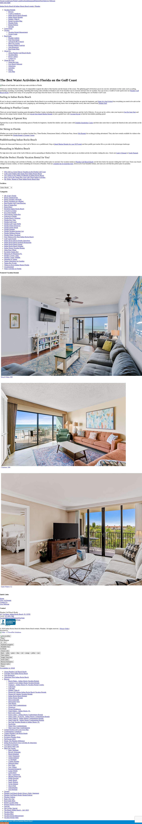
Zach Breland (12, 789)
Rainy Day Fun (9, 799)
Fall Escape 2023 (9, 739)
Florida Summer (9, 229)
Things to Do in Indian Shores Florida (16, 265)
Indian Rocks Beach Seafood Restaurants (17, 242)
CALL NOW (4, 823)
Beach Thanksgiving (11, 197)
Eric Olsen (11, 765)
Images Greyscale (6, 657)
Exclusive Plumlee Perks (12, 737)
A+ (5, 642)
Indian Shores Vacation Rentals (14, 248)
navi (38, 653)
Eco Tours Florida (10, 212)
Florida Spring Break (11, 227)
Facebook (24, 1)
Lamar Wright (12, 771)
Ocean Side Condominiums (17, 705)
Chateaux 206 (5, 467)
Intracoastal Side (13, 700)
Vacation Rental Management (13, 816)
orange (27, 653)
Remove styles (5, 664)
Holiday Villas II (13, 690)
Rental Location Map (11, 803)
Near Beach (12, 703)
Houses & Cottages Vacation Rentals (20, 694)
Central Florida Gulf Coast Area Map (16, 730)
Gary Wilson (12, 767)
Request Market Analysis (12, 804)
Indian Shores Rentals (15, 698)
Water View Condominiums (17, 726)
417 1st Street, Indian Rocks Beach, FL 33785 (15, 614)
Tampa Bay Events (10, 263)
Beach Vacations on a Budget (13, 201)
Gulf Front (11, 686)
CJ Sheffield (12, 759)
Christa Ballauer (13, 758)
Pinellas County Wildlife (12, 257)
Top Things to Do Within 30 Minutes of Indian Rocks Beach (24, 175)
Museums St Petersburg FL (13, 254)
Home (2, 598)
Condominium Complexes (12, 731)
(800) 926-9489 (5, 3)
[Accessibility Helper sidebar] (5, 636)
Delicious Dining (9, 735)
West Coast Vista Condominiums (19, 728)
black (2, 653)
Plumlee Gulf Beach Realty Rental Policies (18, 795)
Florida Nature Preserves (12, 226)
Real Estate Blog (9, 801)
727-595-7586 (9, 616)
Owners (6, 791)
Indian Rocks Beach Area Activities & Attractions (20, 743)
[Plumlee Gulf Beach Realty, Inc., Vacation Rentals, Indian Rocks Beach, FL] (8, 622)
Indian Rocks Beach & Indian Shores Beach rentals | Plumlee (20, 6)
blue (18, 653)
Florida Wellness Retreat (12, 233)
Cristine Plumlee (13, 761)
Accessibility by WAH (7, 668)
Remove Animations (7, 662)
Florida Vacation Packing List (14, 231)
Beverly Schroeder (14, 752)
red (22, 653)
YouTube (43, 1)
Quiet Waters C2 (6, 587)
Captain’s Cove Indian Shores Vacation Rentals (23, 683)
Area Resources (9, 675)
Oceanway (11, 707)
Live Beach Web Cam (11, 746)
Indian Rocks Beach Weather (13, 246)
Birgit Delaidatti (13, 754)
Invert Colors (5, 659)
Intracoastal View (14, 701)
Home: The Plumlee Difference (14, 741)
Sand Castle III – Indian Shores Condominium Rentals (26, 720)
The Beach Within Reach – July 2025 (16, 810)
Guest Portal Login (15, 1)
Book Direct (8, 207)
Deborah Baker (13, 763)
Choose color (5, 651)
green (13, 653)
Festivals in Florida (10, 216)
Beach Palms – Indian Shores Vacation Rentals (23, 681)
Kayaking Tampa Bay (11, 252)
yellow (33, 653)
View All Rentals (5, 600)
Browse (6, 679)
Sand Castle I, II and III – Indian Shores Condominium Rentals (29, 716)
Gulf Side (11, 688)
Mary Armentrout (14, 774)
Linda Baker (12, 773)
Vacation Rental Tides (11, 817)
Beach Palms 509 (6, 377)
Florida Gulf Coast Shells (12, 224)
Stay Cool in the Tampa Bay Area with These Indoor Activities (24, 177)
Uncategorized (9, 267)
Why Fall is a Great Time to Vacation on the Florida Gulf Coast (25, 172)
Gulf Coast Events (10, 239)
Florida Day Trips (10, 220)
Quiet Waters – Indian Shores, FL (19, 711)
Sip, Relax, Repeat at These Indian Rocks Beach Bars (22, 179)
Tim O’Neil (12, 786)
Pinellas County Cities (11, 255)
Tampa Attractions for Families (14, 261)
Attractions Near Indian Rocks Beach (16, 677)
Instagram (31, 1)
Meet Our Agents (9, 748)
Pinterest (37, 1)
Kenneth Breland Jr (14, 769)
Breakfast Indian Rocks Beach (14, 209)
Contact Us (3, 602)
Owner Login (4, 1)
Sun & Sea (11, 724)
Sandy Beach (12, 780)
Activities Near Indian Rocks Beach (16, 673)
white (7, 653)
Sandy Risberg (13, 782)
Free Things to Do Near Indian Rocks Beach (19, 237)
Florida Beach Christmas (12, 218)
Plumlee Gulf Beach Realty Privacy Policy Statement (21, 793)
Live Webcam (50, 1)
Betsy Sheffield (13, 750)
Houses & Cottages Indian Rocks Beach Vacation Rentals (27, 692)
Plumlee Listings (9, 797)
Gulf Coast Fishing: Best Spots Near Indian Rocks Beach (23, 174)
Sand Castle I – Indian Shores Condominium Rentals (25, 715)
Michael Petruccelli (14, 776)
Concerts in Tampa (10, 211)
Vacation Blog (9, 812)
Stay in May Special (10, 808)
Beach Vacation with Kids (12, 199)
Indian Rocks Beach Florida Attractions (17, 241)
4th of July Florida (10, 196)
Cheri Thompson (13, 756)
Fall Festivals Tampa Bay (12, 214)
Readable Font (5, 647)
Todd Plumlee (12, 788)
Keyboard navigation (7, 644)
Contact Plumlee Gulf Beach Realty (16, 733)
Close (2, 638)
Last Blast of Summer (11, 745)
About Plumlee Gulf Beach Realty (15, 672)
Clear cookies (5, 655)
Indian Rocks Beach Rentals (17, 696)
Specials (7, 806)
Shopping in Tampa (10, 259)
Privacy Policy (64, 628)
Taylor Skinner (13, 784)
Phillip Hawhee (13, 778)
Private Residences (14, 709)
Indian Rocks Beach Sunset (13, 244)
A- (1, 642)
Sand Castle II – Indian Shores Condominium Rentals (25, 718)
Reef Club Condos (14, 713)
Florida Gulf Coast (10, 222)
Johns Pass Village (10, 250)
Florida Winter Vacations (12, 235)
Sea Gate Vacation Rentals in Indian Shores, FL (24, 722)
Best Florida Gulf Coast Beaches (15, 203)
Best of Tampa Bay (10, 205)
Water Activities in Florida (12, 269)
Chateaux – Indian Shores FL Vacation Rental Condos (26, 685)
